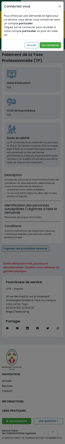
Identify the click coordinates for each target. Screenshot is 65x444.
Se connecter (50, 45)
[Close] (59, 6)
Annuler (31, 45)
